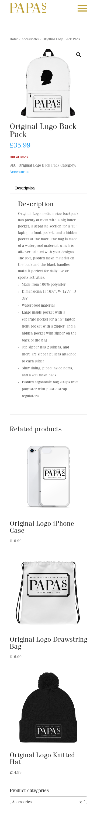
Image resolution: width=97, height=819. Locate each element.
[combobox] (48, 800)
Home (14, 39)
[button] (79, 55)
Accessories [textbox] (47, 802)
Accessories (30, 39)
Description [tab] (25, 188)
